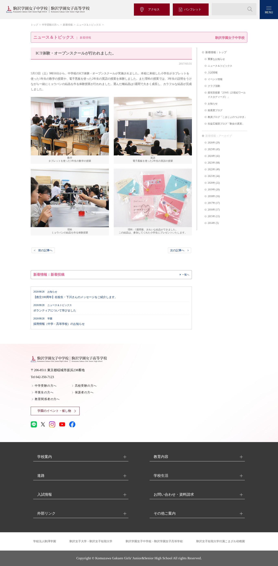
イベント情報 (215, 79)
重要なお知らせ (216, 59)
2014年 (211, 223)
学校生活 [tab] (161, 476)
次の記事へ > (179, 250)
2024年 (211, 156)
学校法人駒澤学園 (44, 541)
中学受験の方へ (50, 25)
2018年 (211, 196)
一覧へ (185, 274)
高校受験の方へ (86, 385)
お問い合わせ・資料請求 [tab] (174, 494)
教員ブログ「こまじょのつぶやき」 (227, 117)
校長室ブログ (215, 110)
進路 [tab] (41, 476)
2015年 (211, 216)
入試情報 (213, 72)
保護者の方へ (84, 392)
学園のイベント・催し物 (54, 410)
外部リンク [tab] (46, 513)
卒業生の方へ (44, 392)
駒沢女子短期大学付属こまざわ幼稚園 (220, 541)
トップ (34, 25)
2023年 (211, 163)
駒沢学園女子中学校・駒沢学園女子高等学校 (154, 541)
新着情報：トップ (216, 52)
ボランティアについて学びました (54, 308)
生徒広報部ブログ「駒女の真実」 (226, 124)
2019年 (211, 189)
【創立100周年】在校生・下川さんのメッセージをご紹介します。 (75, 295)
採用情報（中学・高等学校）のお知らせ (59, 321)
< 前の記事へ (43, 250)
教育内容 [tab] (161, 457)
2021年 (211, 176)
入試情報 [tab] (44, 494)
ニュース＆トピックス (89, 25)
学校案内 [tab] (44, 457)
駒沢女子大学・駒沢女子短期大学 (91, 541)
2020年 (211, 183)
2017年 (211, 203)
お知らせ (213, 103)
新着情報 (68, 25)
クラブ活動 (214, 86)
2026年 (211, 142)
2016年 (211, 209)
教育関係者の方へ (47, 399)
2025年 (211, 149)
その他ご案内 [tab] (165, 513)
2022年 (211, 169)
